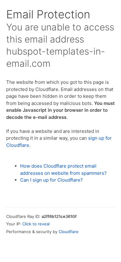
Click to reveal (36, 223)
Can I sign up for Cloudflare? (51, 180)
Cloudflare (68, 231)
